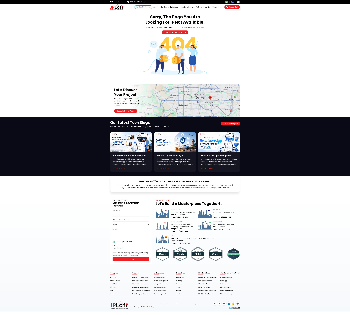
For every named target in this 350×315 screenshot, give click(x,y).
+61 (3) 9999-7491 (224, 217)
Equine (178, 291)
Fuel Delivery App (226, 277)
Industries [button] (174, 7)
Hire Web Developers (205, 294)
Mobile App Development (140, 277)
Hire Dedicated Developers (207, 277)
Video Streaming (226, 294)
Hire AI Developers (204, 284)
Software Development (140, 281)
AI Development (159, 277)
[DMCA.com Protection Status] (234, 308)
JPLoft (148, 307)
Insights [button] (207, 7)
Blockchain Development (140, 287)
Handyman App (225, 287)
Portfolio (199, 7)
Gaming (179, 281)
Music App (223, 281)
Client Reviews (115, 281)
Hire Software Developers (207, 291)
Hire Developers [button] (187, 7)
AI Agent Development (162, 284)
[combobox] (116, 219)
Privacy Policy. (134, 255)
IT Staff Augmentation (140, 294)
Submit (131, 259)
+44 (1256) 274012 (182, 231)
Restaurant (180, 277)
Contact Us (175, 304)
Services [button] (164, 7)
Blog (111, 291)
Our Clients (114, 284)
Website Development (140, 284)
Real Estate (180, 284)
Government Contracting (188, 304)
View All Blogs (230, 123)
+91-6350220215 (184, 243)
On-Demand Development (141, 291)
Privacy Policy (160, 304)
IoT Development (160, 294)
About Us (113, 277)
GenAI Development (161, 281)
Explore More (120, 168)
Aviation (179, 294)
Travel (178, 287)
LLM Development (160, 287)
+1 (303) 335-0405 (182, 217)
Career (112, 294)
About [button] (155, 7)
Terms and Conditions (146, 304)
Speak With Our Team (125, 111)
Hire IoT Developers (204, 287)
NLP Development (160, 291)
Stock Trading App (226, 291)
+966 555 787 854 (224, 229)
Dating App (224, 284)
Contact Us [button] (216, 7)
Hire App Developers (205, 281)
